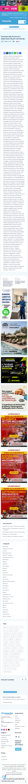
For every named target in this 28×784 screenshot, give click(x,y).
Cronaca (6, 588)
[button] (25, 22)
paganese (6, 650)
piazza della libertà (15, 653)
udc (9, 668)
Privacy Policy (3, 756)
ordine (21, 647)
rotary (11, 662)
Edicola (18, 749)
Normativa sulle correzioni (4, 742)
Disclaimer (10, 13)
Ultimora (6, 583)
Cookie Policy (4, 759)
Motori (5, 570)
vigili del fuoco (7, 671)
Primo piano (6, 614)
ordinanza (14, 647)
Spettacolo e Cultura (8, 596)
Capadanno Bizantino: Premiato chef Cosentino (14, 29)
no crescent (7, 647)
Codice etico (15, 13)
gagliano (11, 639)
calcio (16, 627)
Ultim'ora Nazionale (8, 574)
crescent (14, 633)
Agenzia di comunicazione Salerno (14, 774)
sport (18, 665)
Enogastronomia (7, 553)
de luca (20, 633)
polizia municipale (14, 656)
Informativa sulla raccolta (8, 781)
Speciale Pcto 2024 (8, 548)
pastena (6, 653)
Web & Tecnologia (8, 555)
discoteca (13, 636)
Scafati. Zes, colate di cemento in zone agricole (14, 526)
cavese (10, 630)
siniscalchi (6, 665)
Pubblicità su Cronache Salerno (6, 746)
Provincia (6, 609)
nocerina (18, 644)
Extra (5, 577)
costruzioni (6, 633)
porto (16, 659)
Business (6, 612)
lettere (17, 642)
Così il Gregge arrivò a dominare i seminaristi (13, 536)
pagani (13, 650)
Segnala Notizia (5, 14)
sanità (5, 550)
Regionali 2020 (7, 594)
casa (22, 627)
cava (5, 630)
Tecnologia (6, 566)
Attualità (6, 601)
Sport (5, 592)
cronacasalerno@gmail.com (7, 722)
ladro (12, 642)
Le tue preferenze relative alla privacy (14, 778)
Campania (6, 585)
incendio (6, 642)
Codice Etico (4, 737)
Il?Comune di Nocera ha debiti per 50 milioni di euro (20, 282)
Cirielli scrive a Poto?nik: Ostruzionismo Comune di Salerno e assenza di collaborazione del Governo (8, 284)
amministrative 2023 (8, 603)
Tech (5, 607)
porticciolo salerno (8, 659)
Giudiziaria (6, 559)
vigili (14, 668)
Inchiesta (6, 572)
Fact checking (4, 739)
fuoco (5, 639)
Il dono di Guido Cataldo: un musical (11, 697)
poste (22, 659)
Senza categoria (7, 616)
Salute (5, 561)
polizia (5, 656)
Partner (21, 13)
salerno (17, 662)
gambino (18, 639)
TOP (5, 668)
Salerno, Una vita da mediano (10, 534)
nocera (11, 644)
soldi (13, 665)
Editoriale (6, 546)
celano (16, 630)
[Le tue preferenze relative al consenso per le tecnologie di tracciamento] (25, 782)
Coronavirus (6, 590)
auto (11, 627)
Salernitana (18, 720)
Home (16, 716)
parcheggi (19, 650)
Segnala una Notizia (6, 735)
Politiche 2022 (7, 598)
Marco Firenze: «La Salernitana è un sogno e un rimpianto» (14, 529)
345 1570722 (4, 726)
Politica (5, 564)
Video (5, 605)
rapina (5, 662)
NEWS (5, 644)
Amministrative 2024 (8, 557)
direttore (6, 636)
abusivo (6, 627)
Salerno (5, 568)
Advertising (4, 13)
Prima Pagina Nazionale (9, 581)
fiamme (19, 636)
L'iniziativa (6, 579)
